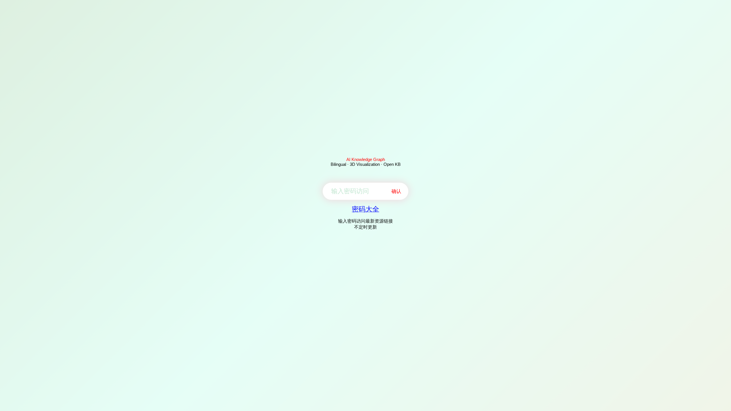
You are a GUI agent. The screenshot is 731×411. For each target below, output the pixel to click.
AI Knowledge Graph (365, 159)
